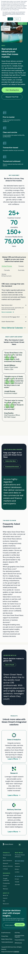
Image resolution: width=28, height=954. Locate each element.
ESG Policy (17, 932)
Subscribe (19, 925)
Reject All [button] (17, 19)
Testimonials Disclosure (7, 942)
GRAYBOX (16, 951)
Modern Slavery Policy (6, 939)
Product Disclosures (19, 940)
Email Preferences (5, 932)
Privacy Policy (4, 936)
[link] (14, 306)
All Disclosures (18, 942)
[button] (14, 534)
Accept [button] (10, 19)
